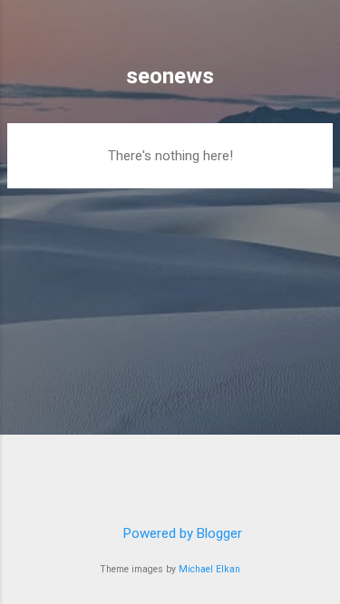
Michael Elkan (209, 569)
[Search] (314, 36)
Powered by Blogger (181, 533)
